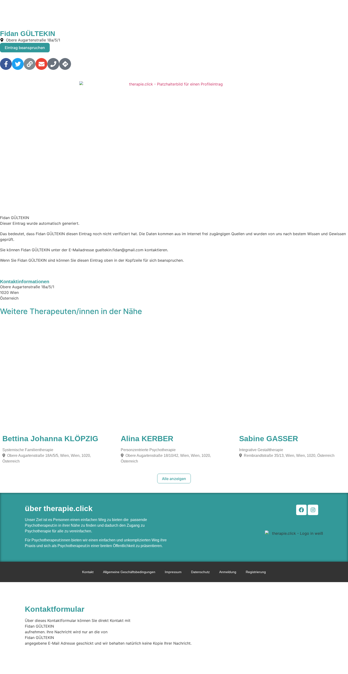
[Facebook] (301, 510)
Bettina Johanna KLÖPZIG (50, 438)
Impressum (173, 572)
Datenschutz (200, 572)
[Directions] (65, 64)
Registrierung (256, 572)
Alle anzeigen (174, 478)
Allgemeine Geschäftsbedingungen (129, 572)
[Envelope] (41, 64)
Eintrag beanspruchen (25, 47)
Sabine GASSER (268, 438)
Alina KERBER (147, 438)
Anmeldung (227, 572)
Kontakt (88, 572)
